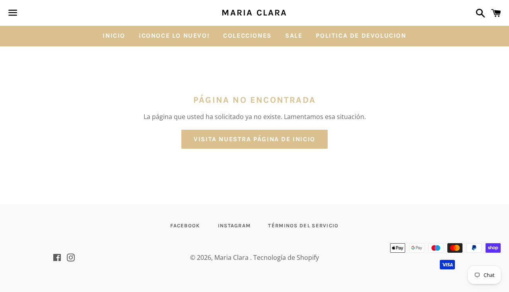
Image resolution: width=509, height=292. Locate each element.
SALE (293, 35)
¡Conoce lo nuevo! (174, 35)
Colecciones (247, 35)
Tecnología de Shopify (286, 257)
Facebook (185, 226)
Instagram (234, 226)
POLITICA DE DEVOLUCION (361, 35)
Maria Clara (254, 13)
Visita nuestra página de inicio (254, 139)
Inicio (114, 35)
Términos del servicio (303, 226)
